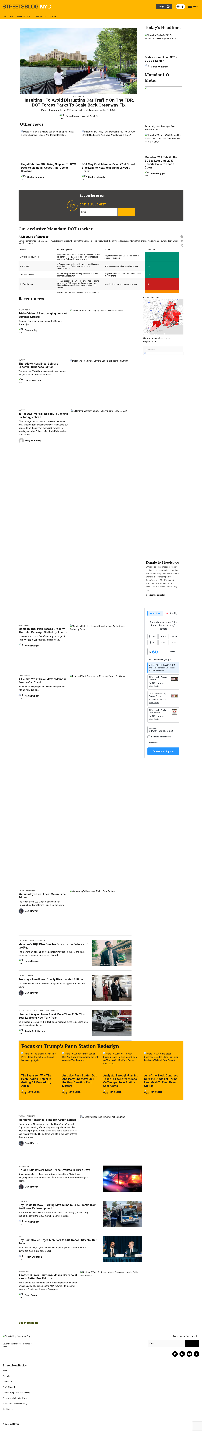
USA (5, 16)
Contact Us (7, 1382)
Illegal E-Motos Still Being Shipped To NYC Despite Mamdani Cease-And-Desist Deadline (48, 168)
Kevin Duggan (73, 116)
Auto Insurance (53, 1011)
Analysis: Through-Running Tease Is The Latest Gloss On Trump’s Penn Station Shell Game (120, 1080)
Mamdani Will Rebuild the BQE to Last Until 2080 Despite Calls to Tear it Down (161, 162)
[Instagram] (196, 1354)
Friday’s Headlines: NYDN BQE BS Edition (161, 59)
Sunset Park (24, 625)
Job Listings (8, 1409)
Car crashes (24, 675)
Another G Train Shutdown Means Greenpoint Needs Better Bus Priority (48, 1276)
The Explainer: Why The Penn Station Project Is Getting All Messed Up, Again (36, 1080)
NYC (12, 16)
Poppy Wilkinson (33, 1257)
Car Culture (78, 97)
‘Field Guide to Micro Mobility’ (15, 1404)
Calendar (7, 1376)
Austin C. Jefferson (35, 1031)
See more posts (28, 1322)
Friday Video (24, 310)
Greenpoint (24, 1271)
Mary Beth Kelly (33, 440)
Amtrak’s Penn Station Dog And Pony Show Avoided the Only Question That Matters (79, 1080)
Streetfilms (39, 16)
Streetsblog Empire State (32, 1011)
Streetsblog (31, 330)
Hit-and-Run (24, 1166)
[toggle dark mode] (180, 6)
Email (83, 212)
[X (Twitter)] (175, 1354)
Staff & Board (9, 1387)
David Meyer (31, 911)
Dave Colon (34, 1091)
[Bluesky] (189, 1354)
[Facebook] (182, 1354)
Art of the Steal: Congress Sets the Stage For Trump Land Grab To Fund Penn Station (161, 1080)
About (5, 1371)
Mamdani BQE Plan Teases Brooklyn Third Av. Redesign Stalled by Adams (43, 630)
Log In (162, 6)
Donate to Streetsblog (162, 562)
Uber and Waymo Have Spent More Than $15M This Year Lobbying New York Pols (52, 1016)
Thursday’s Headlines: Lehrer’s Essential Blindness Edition (39, 365)
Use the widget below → (157, 595)
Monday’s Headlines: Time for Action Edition (47, 1119)
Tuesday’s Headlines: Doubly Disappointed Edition (51, 979)
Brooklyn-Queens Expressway (32, 941)
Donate (52, 16)
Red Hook (23, 1201)
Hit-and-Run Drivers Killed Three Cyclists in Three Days (54, 1170)
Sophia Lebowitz (35, 177)
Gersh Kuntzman (159, 66)
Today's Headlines (27, 890)
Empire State (23, 16)
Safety (22, 360)
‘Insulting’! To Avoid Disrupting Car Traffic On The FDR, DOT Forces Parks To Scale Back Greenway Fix (78, 102)
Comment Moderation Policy (15, 1398)
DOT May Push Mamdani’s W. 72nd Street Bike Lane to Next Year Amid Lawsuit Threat (108, 168)
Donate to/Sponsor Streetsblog (16, 1393)
